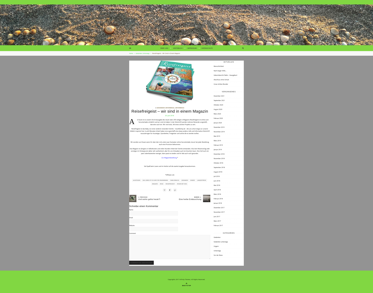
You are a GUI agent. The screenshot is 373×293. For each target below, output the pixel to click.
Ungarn (216, 246)
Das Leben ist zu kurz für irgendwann (155, 180)
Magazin (155, 184)
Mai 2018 (217, 185)
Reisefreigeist (170, 184)
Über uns (164, 48)
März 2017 (217, 221)
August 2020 (218, 109)
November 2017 (219, 212)
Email (131, 218)
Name (131, 210)
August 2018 (218, 172)
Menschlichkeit (219, 66)
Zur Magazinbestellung (169, 158)
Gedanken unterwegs (143, 53)
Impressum (192, 48)
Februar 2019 (218, 145)
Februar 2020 (218, 118)
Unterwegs (179, 108)
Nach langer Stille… (220, 71)
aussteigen (136, 180)
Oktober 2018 (218, 163)
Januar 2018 (218, 203)
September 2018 (219, 167)
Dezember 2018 (219, 154)
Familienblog (174, 180)
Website (132, 225)
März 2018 (217, 194)
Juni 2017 (217, 216)
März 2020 (217, 114)
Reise (161, 184)
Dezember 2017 (219, 208)
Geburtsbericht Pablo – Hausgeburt (225, 75)
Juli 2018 (217, 176)
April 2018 (217, 190)
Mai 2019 (217, 136)
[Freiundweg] (186, 15)
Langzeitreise (201, 180)
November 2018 (219, 158)
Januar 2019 (218, 149)
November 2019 (219, 132)
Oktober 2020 (218, 105)
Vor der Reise (218, 255)
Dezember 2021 (219, 96)
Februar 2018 (218, 199)
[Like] (164, 190)
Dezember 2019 (219, 127)
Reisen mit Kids (182, 184)
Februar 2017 (218, 225)
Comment (132, 233)
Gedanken (185, 180)
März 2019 (217, 141)
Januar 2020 (218, 123)
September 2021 (219, 100)
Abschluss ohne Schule (221, 80)
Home (131, 53)
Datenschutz (207, 48)
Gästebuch (178, 48)
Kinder (192, 180)
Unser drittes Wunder (221, 84)
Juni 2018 (217, 181)
